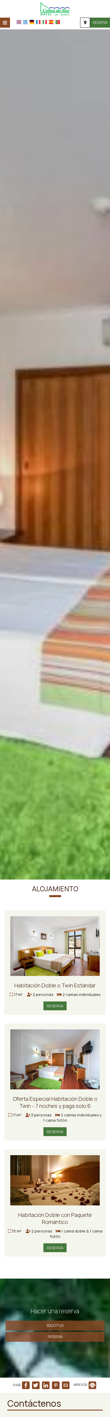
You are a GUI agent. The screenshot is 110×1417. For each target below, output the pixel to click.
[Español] (51, 22)
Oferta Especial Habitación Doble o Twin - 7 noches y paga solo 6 (55, 1102)
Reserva (100, 22)
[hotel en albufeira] (55, 8)
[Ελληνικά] (25, 22)
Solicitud (55, 1325)
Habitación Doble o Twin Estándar (55, 985)
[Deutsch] (32, 22)
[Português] (57, 22)
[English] (19, 22)
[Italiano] (45, 22)
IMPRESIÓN (80, 1385)
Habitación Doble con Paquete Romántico (55, 1218)
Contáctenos (34, 1403)
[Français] (38, 22)
